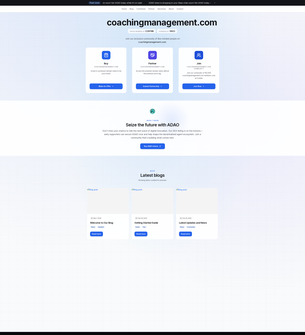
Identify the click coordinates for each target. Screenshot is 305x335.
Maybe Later (174, 202)
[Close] (298, 7)
